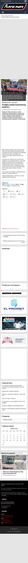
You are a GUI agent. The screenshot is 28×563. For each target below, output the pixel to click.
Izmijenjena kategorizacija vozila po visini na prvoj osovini (14, 241)
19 (10, 438)
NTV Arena (12, 109)
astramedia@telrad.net (6, 521)
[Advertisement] (14, 34)
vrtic (18, 228)
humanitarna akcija (12, 228)
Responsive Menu (25, 1)
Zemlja (11, 468)
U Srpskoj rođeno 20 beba (10, 471)
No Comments (18, 109)
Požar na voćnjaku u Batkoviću (9, 398)
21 (17, 438)
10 (3, 437)
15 (20, 437)
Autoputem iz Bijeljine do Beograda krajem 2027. (13, 405)
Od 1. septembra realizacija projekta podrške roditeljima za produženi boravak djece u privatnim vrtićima (13, 387)
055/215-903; (4, 515)
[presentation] (24, 453)
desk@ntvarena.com (8, 522)
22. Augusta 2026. (7, 473)
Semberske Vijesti (6, 102)
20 (14, 438)
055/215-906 (10, 517)
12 (10, 437)
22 (20, 438)
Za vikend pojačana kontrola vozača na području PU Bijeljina (14, 236)
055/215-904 (10, 515)
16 (24, 437)
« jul (3, 444)
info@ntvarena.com (5, 520)
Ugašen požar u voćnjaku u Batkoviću (10, 391)
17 (3, 438)
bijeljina (6, 228)
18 (7, 438)
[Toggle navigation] (3, 12)
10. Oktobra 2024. (6, 109)
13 (14, 437)
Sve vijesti (14, 102)
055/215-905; (4, 517)
